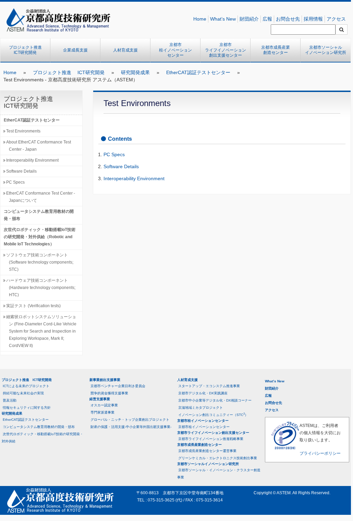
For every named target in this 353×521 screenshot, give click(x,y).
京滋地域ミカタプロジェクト (200, 407)
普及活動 (9, 400)
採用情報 (313, 19)
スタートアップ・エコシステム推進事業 (209, 386)
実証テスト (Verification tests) (33, 305)
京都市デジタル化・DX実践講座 (203, 393)
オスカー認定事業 (104, 405)
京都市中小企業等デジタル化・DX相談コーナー (215, 400)
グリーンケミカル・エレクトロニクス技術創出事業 (217, 458)
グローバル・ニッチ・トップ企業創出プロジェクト (129, 419)
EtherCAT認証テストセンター (198, 72)
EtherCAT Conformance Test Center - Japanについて (40, 197)
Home (199, 19)
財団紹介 (249, 19)
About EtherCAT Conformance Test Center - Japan (38, 146)
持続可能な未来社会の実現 (23, 393)
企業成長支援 (75, 50)
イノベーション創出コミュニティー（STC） (213, 414)
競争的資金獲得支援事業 (109, 393)
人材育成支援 (125, 50)
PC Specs (15, 182)
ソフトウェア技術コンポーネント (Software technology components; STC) (39, 262)
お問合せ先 (288, 19)
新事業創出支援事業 (104, 380)
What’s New (223, 19)
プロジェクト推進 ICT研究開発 (27, 50)
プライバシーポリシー (320, 453)
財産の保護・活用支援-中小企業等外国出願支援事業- (130, 427)
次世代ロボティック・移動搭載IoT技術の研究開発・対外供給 (42, 437)
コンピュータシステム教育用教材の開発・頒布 (39, 215)
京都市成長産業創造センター (275, 50)
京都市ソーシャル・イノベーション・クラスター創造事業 (218, 473)
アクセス (336, 19)
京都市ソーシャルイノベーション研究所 (325, 50)
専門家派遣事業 (102, 412)
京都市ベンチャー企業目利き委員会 (117, 386)
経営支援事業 (99, 399)
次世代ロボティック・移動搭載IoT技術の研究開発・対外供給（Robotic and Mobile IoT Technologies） (39, 236)
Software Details (21, 171)
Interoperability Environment (32, 160)
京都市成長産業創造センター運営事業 (207, 451)
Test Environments (23, 131)
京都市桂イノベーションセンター (175, 50)
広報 (267, 19)
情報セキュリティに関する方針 (27, 407)
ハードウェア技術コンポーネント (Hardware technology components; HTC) (40, 287)
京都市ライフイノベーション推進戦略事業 (210, 439)
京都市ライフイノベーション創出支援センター (225, 50)
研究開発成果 (135, 72)
